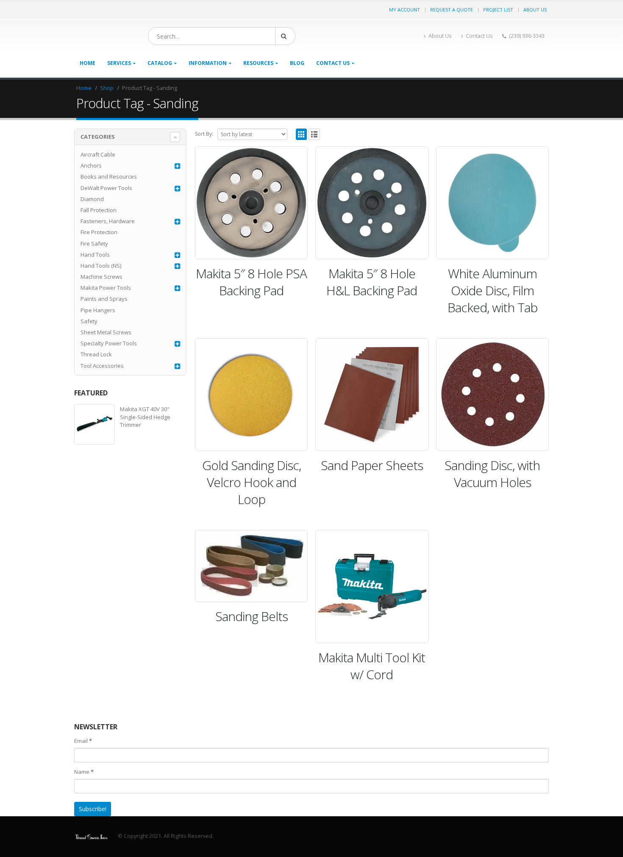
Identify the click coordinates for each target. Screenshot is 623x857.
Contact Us (479, 35)
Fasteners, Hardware (108, 221)
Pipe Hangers (98, 310)
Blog (297, 63)
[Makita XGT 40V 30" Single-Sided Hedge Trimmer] (94, 424)
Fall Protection (99, 210)
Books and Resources (109, 176)
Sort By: (204, 133)
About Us (535, 9)
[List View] (314, 134)
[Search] (285, 36)
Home (87, 63)
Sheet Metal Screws (106, 332)
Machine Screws (101, 276)
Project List (498, 9)
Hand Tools (95, 254)
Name (84, 772)
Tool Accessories (102, 366)
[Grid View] (301, 134)
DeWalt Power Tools (106, 188)
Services (119, 63)
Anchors (91, 165)
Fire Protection (99, 232)
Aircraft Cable (98, 154)
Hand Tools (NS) (101, 265)
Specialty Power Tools (109, 343)
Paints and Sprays (104, 298)
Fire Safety (94, 243)
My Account (404, 9)
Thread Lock (96, 354)
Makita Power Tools (106, 287)
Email (83, 741)
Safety (89, 321)
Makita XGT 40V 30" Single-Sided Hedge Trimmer (145, 416)
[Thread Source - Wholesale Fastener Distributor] (91, 836)
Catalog (159, 63)
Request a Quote (451, 9)
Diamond (92, 199)
